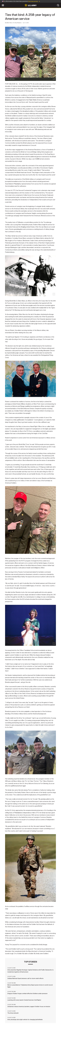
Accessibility (39, 1050)
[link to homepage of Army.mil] (30, 5)
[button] (0, 3)
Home (3, 1050)
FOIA (48, 1050)
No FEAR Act (55, 1050)
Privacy (19, 1050)
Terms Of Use (29, 1050)
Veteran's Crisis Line (30, 1052)
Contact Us (11, 1050)
